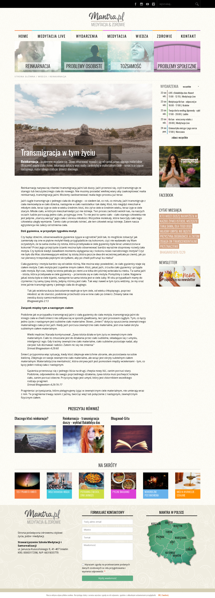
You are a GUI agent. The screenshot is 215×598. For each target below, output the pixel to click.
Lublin (189, 549)
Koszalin (156, 524)
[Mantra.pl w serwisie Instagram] (141, 4)
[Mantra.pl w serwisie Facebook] (135, 4)
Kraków (177, 555)
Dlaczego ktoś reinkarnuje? (31, 418)
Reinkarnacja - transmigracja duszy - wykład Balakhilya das (81, 420)
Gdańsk (169, 522)
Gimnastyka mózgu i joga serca (183, 128)
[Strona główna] (107, 27)
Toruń (168, 532)
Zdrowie (164, 36)
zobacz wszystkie (180, 137)
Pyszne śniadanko (121, 492)
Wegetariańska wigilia (59, 492)
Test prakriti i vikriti (26, 492)
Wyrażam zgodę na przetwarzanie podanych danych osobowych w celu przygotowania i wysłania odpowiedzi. (106, 568)
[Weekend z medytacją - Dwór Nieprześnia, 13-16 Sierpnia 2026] (179, 166)
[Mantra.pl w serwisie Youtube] (147, 4)
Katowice (170, 553)
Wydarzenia (87, 36)
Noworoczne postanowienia (152, 493)
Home (23, 36)
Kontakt (188, 36)
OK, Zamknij (163, 595)
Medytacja (117, 36)
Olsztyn (177, 526)
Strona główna (25, 76)
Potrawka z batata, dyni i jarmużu (89, 493)
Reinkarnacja (58, 76)
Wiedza (142, 36)
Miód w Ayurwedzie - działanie (186, 493)
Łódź (172, 542)
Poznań (160, 537)
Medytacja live (51, 36)
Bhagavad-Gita (120, 418)
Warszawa (180, 538)
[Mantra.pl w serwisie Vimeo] (153, 4)
